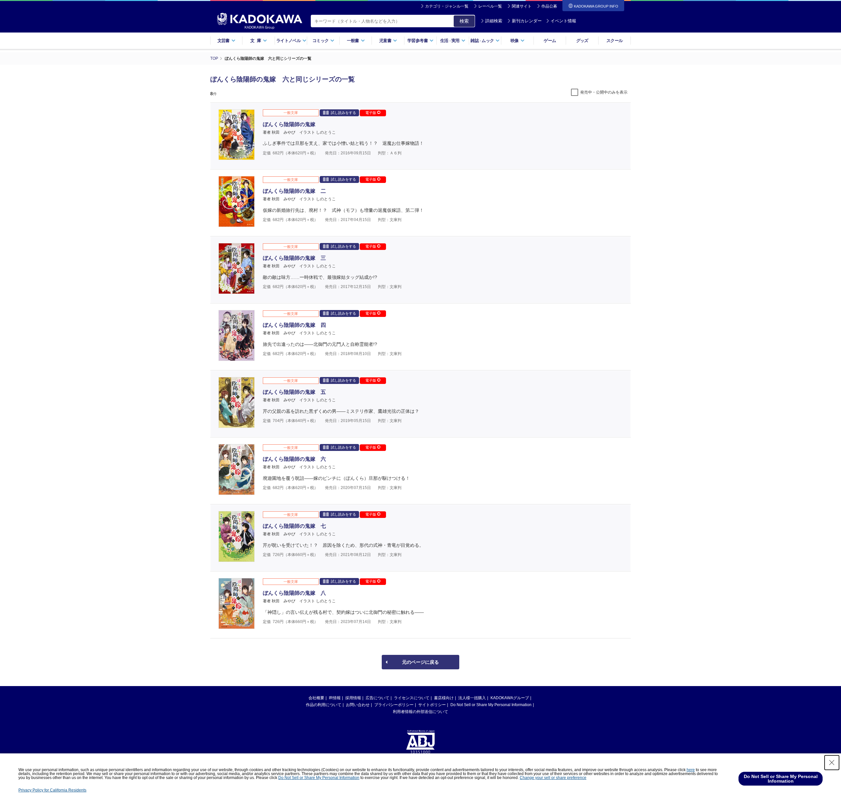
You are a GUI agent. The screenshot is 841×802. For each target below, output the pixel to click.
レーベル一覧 (490, 6)
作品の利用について (323, 704)
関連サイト (522, 6)
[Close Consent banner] (832, 762)
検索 (464, 21)
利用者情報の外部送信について (420, 711)
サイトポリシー (432, 704)
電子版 (371, 113)
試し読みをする (343, 113)
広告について (377, 698)
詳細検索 (493, 20)
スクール (614, 40)
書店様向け (444, 698)
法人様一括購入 (472, 698)
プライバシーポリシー (394, 704)
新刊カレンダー (527, 20)
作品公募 (549, 6)
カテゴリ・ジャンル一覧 (446, 6)
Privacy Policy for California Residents (52, 790)
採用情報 (353, 698)
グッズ (582, 40)
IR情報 (335, 698)
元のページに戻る (420, 662)
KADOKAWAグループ (509, 698)
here (691, 770)
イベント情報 (563, 20)
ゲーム (550, 40)
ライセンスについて (411, 698)
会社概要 (316, 698)
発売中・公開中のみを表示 (603, 92)
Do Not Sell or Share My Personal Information (491, 705)
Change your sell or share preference (553, 778)
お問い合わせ (358, 704)
